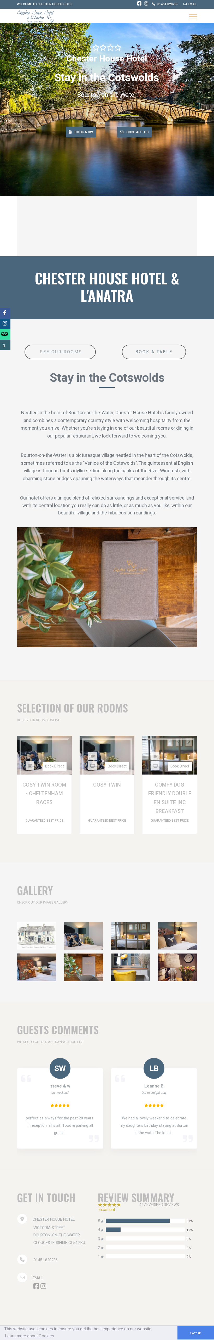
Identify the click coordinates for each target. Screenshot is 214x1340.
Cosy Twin (107, 785)
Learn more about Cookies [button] (29, 1336)
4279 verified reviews (159, 1205)
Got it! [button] (195, 1333)
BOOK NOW (83, 132)
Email (38, 1278)
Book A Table (154, 351)
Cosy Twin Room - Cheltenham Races (44, 793)
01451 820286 (46, 1260)
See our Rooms (60, 351)
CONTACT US (137, 132)
